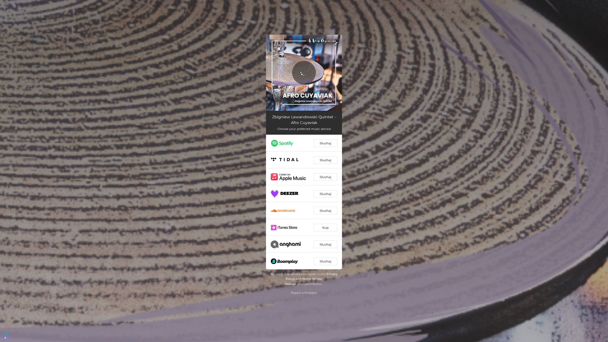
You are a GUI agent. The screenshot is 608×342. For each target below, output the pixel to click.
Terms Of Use (312, 278)
